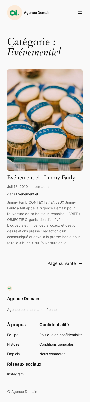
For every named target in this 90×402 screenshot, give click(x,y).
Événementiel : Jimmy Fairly (41, 177)
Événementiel (27, 194)
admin (47, 186)
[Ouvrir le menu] (80, 13)
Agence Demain (37, 12)
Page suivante (65, 263)
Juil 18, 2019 (17, 186)
